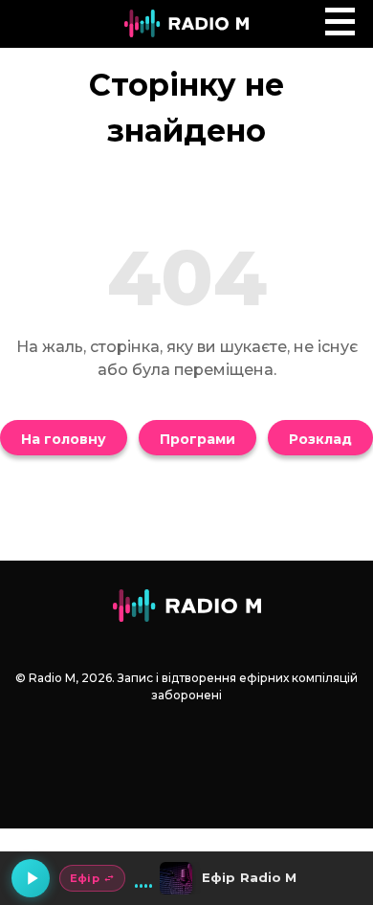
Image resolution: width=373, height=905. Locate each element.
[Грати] (30, 878)
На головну (63, 439)
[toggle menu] (340, 21)
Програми (197, 439)
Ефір (84, 878)
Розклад (320, 439)
